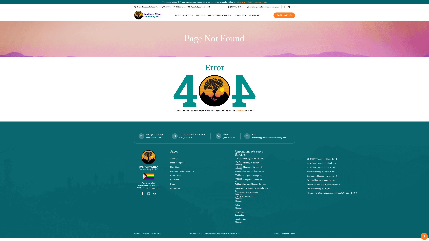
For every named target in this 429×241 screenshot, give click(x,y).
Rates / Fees (175, 176)
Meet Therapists (177, 163)
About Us (187, 15)
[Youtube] (293, 7)
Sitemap (137, 234)
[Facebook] (285, 7)
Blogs (172, 184)
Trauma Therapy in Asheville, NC (321, 180)
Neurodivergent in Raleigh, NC (250, 176)
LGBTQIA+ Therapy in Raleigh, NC (321, 163)
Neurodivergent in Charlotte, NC (250, 171)
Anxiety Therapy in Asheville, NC (321, 172)
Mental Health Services (218, 15)
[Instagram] (288, 7)
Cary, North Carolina (245, 197)
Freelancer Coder (287, 234)
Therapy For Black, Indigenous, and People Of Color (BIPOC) (332, 193)
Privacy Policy (156, 234)
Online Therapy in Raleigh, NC (249, 163)
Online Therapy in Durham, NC (250, 167)
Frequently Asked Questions (182, 171)
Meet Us (199, 15)
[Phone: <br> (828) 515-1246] (218, 136)
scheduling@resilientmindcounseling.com (264, 7)
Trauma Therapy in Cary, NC (319, 189)
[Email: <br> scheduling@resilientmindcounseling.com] (247, 136)
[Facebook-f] (142, 193)
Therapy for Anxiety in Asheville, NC (252, 188)
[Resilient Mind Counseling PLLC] (148, 15)
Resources (239, 15)
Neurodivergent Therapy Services (251, 184)
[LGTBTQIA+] (148, 176)
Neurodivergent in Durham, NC (250, 180)
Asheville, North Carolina (247, 192)
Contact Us (175, 188)
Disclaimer (145, 234)
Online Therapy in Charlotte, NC (250, 159)
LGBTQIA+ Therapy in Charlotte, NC (322, 159)
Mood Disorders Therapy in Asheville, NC (324, 184)
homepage (241, 110)
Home (177, 15)
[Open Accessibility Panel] (424, 236)
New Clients (254, 15)
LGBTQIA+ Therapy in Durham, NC (321, 167)
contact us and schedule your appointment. (251, 2)
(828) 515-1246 (235, 7)
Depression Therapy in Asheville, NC (322, 176)
